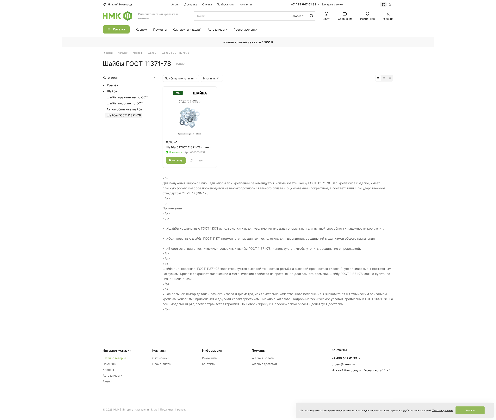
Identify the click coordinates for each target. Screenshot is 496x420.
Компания (159, 350)
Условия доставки (264, 364)
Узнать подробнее (442, 410)
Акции (107, 381)
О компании (160, 358)
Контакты (208, 364)
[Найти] (311, 16)
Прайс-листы (161, 364)
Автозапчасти (112, 375)
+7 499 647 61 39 (303, 4)
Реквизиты (209, 358)
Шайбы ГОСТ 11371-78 (124, 115)
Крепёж (113, 85)
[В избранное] (191, 160)
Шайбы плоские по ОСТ (125, 103)
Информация (212, 350)
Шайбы (112, 91)
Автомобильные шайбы (125, 109)
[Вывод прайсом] (390, 78)
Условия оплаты (263, 358)
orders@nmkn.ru (343, 364)
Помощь (258, 350)
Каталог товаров (114, 358)
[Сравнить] (200, 160)
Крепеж (108, 370)
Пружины (109, 364)
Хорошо (470, 410)
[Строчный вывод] (384, 78)
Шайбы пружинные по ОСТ (127, 97)
